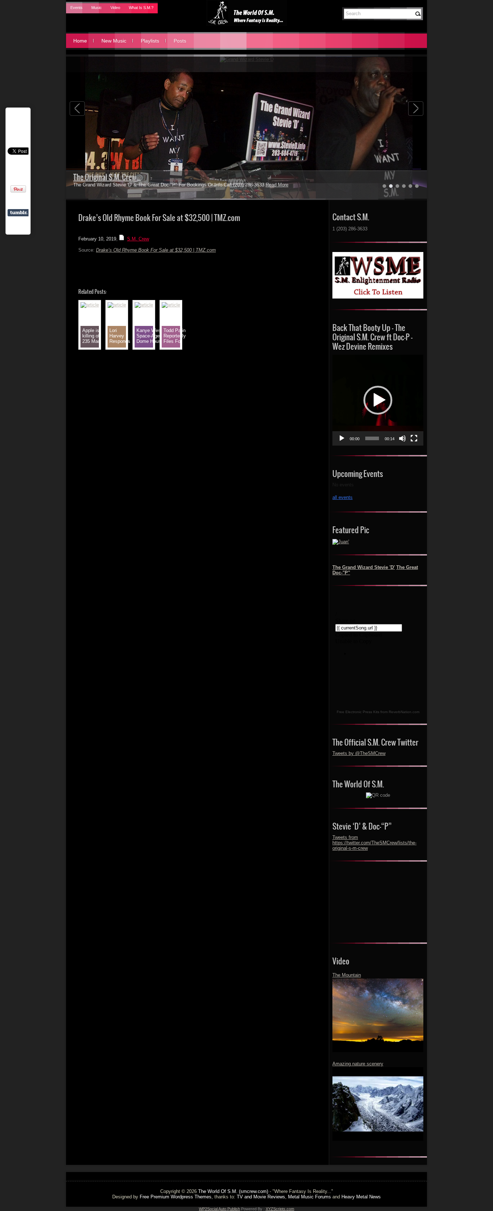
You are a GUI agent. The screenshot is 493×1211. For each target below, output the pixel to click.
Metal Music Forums (309, 1196)
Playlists (150, 41)
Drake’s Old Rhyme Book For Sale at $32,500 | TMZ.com (156, 250)
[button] (377, 400)
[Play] (341, 438)
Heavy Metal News (361, 1196)
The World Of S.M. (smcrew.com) (233, 1191)
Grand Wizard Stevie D (104, 177)
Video (115, 7)
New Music (113, 41)
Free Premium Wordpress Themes (175, 1196)
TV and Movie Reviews (261, 1196)
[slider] (372, 438)
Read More (259, 184)
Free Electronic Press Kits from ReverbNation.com (378, 712)
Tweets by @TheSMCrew (358, 753)
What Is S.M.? (141, 7)
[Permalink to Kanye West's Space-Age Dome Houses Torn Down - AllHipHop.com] (144, 305)
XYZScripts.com (280, 1209)
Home (80, 41)
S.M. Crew (138, 239)
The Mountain (346, 975)
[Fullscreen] (414, 438)
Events (76, 7)
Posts (180, 41)
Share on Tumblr (19, 212)
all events (342, 497)
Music (96, 7)
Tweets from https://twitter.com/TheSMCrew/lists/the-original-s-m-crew (374, 843)
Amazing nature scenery (357, 1063)
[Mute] (402, 438)
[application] (377, 400)
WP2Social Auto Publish (219, 1209)
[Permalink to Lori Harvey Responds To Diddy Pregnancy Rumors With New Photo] (117, 305)
